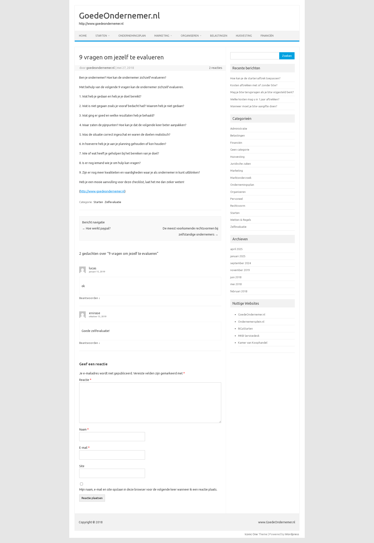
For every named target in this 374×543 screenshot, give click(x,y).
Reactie (85, 380)
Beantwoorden (88, 297)
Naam (84, 429)
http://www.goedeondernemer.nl (102, 191)
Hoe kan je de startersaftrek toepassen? (255, 78)
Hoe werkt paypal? (96, 228)
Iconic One (251, 534)
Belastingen (218, 35)
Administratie (238, 128)
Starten (101, 35)
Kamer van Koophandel (252, 342)
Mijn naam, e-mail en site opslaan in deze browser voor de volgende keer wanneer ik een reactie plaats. (148, 489)
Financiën (267, 35)
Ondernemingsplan (132, 35)
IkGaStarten (245, 328)
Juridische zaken (240, 163)
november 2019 (240, 270)
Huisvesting (244, 35)
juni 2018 (235, 277)
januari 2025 (237, 256)
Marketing (161, 35)
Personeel (236, 198)
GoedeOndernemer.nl (119, 15)
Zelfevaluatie (113, 201)
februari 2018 (238, 291)
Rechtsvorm (237, 205)
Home (83, 35)
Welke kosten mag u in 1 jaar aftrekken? (254, 99)
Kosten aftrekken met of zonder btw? (253, 85)
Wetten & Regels (240, 219)
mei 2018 (236, 284)
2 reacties (215, 68)
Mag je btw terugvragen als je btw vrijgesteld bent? (262, 92)
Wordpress (292, 534)
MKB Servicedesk (248, 335)
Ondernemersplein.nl (251, 321)
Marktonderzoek (240, 177)
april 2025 (236, 248)
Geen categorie (239, 149)
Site (81, 466)
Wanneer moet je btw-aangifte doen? (253, 106)
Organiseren (190, 35)
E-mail (84, 447)
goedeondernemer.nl (100, 68)
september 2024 (240, 263)
